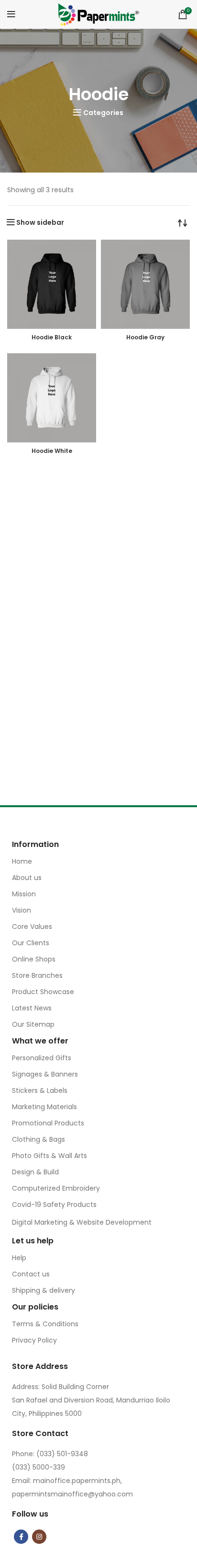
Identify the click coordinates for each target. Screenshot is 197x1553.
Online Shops (33, 959)
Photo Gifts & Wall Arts (49, 1155)
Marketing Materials (44, 1107)
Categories (103, 112)
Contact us (31, 1274)
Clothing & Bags (38, 1139)
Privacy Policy (34, 1340)
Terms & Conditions (45, 1324)
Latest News (32, 1008)
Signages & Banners (45, 1074)
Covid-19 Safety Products (54, 1204)
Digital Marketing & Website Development (82, 1222)
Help (19, 1258)
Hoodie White (52, 451)
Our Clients (30, 943)
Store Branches (37, 975)
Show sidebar (40, 222)
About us (27, 877)
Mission (24, 894)
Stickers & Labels (39, 1090)
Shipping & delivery (43, 1290)
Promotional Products (48, 1123)
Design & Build (35, 1172)
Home (22, 861)
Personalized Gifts (41, 1058)
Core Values (32, 926)
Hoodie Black (52, 337)
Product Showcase (43, 992)
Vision (21, 910)
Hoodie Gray (145, 337)
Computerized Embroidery (56, 1188)
